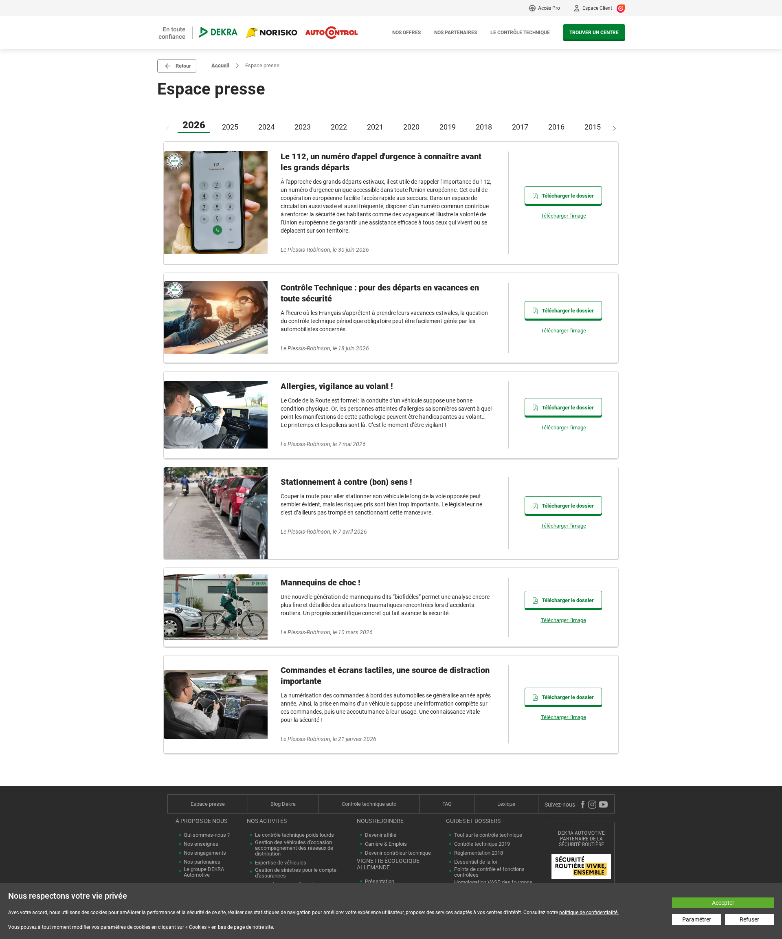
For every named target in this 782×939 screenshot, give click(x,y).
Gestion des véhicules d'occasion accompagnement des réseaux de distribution (294, 848)
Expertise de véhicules (280, 863)
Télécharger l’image (563, 216)
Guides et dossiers (473, 821)
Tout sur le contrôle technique (488, 835)
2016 (556, 127)
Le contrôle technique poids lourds (294, 835)
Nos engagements (205, 853)
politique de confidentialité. (589, 912)
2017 (520, 127)
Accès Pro (549, 8)
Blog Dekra (283, 804)
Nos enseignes (201, 844)
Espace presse (208, 804)
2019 (447, 127)
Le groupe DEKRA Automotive (204, 872)
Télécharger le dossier (568, 196)
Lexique (506, 804)
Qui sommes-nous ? (207, 835)
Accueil (220, 65)
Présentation (379, 881)
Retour (183, 66)
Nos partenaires (455, 32)
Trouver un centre (594, 32)
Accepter (723, 902)
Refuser (749, 919)
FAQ (447, 804)
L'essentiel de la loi (475, 862)
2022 (339, 127)
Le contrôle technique (520, 32)
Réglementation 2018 (478, 853)
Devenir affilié (380, 835)
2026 (193, 125)
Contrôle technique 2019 (482, 844)
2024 (266, 127)
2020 (411, 127)
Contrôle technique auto (369, 804)
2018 (484, 127)
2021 (375, 127)
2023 (302, 127)
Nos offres (406, 32)
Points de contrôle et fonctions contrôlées (489, 872)
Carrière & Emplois (386, 844)
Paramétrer (696, 919)
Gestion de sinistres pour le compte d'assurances (295, 873)
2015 (592, 127)
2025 (230, 127)
